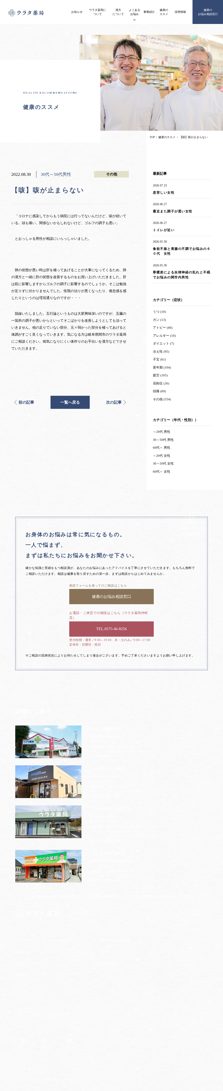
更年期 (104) (162, 367)
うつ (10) (159, 311)
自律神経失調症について (68, 982)
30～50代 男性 (163, 439)
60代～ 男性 (161, 447)
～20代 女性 (161, 455)
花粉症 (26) (161, 383)
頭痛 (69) (159, 391)
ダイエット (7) (163, 343)
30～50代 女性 (163, 463)
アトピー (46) (162, 327)
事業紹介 (149, 12)
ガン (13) (159, 319)
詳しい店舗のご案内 (50, 1015)
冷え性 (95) (161, 351)
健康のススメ (164, 12)
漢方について (118, 12)
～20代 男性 (161, 431)
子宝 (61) (159, 359)
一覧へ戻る (70, 402)
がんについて (60, 957)
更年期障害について (65, 974)
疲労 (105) (160, 375)
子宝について (60, 965)
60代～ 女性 (161, 471)
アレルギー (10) (164, 335)
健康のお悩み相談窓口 (208, 12)
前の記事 (26, 402)
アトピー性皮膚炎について (69, 949)
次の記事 (114, 402)
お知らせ (77, 12)
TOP (152, 137)
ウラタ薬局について (97, 12)
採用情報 (180, 12)
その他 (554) (162, 399)
